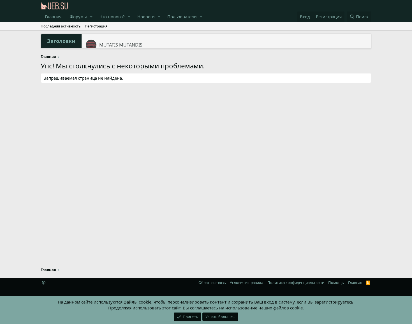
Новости (146, 16)
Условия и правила (246, 282)
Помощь (336, 282)
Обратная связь (212, 282)
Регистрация (96, 26)
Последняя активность (61, 26)
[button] (91, 16)
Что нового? (112, 16)
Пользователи (182, 16)
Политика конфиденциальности (295, 282)
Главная (53, 16)
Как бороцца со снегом (124, 42)
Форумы (78, 16)
